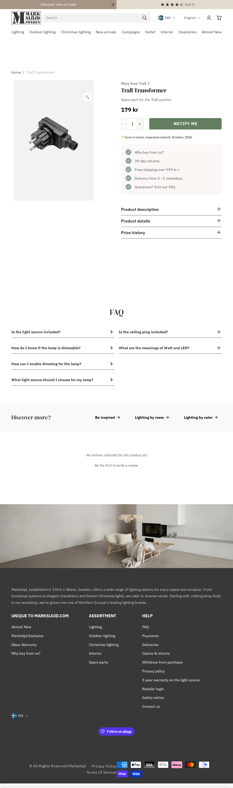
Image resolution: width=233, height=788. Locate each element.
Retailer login (153, 689)
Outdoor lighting (102, 635)
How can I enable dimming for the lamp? (46, 364)
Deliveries (150, 644)
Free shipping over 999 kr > (157, 169)
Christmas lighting (104, 644)
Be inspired (105, 417)
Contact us (151, 706)
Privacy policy (153, 671)
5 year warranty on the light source (171, 680)
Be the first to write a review (116, 465)
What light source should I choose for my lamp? (52, 379)
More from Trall (133, 83)
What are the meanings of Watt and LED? (154, 348)
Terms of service (101, 772)
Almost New (21, 627)
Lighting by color (198, 417)
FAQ (145, 627)
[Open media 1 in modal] (54, 140)
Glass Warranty (24, 644)
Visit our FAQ (164, 187)
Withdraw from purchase (162, 662)
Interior (95, 653)
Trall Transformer (40, 72)
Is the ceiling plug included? (143, 332)
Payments (150, 635)
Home (16, 72)
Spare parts (98, 662)
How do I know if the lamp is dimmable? (46, 348)
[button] (219, 17)
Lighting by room (149, 417)
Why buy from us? (149, 152)
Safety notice (153, 697)
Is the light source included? (36, 332)
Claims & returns (156, 653)
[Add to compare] (87, 97)
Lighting (95, 627)
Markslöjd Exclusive (27, 635)
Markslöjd (77, 766)
